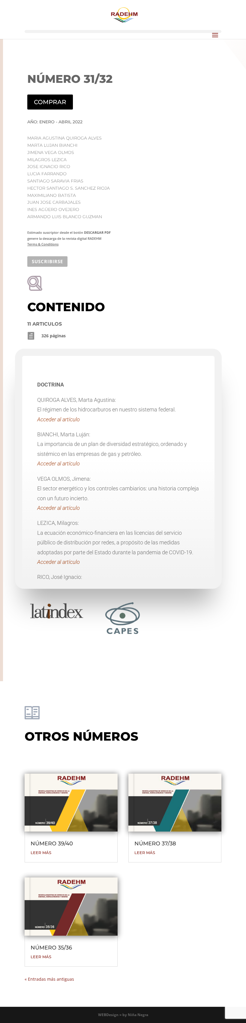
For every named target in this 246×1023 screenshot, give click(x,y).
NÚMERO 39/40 (52, 843)
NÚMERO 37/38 (155, 843)
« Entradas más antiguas (49, 979)
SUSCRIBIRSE (47, 261)
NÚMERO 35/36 (51, 947)
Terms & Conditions (42, 244)
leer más (41, 852)
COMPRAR (50, 102)
